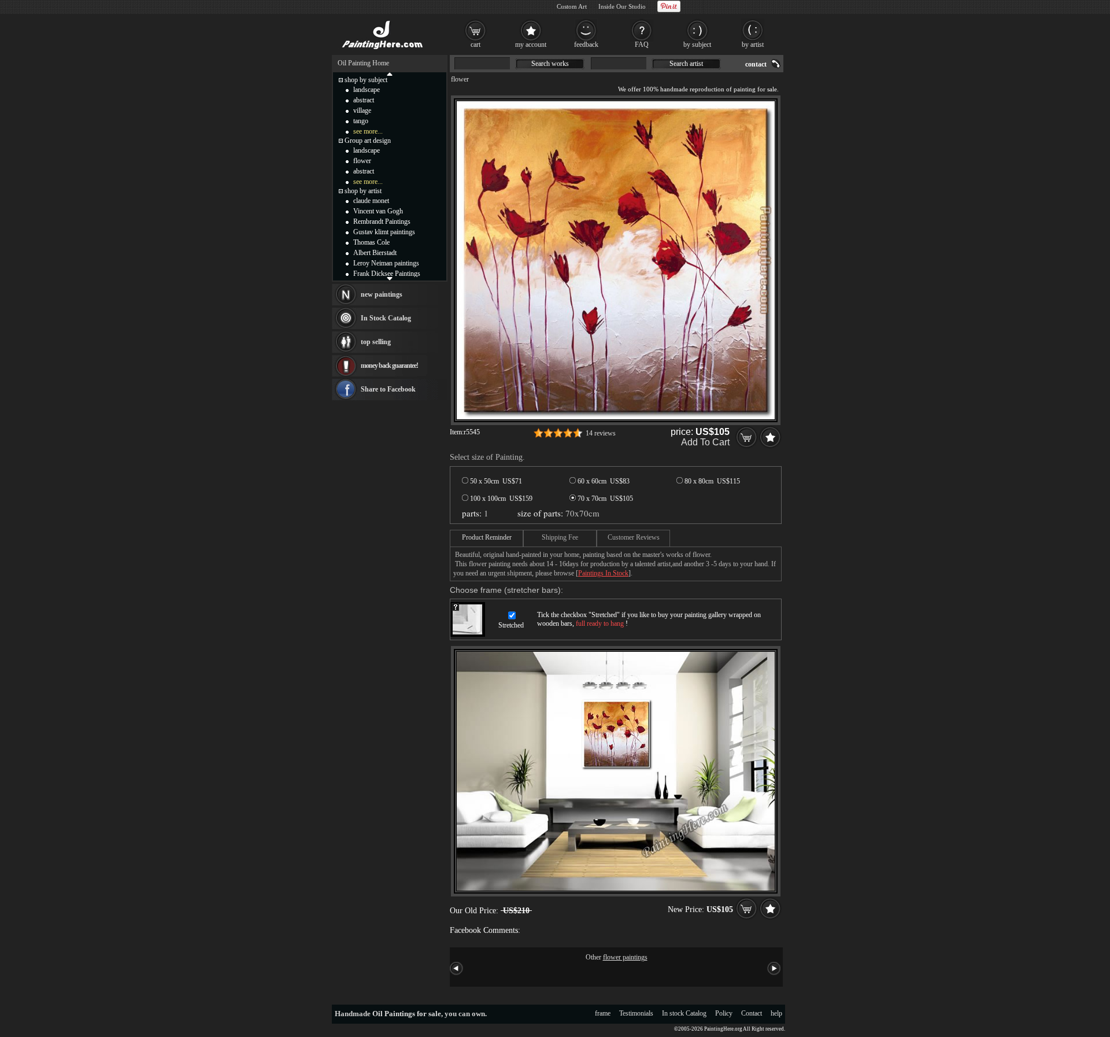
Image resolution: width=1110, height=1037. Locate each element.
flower (460, 79)
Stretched (511, 625)
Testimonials (636, 1013)
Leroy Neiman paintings (386, 263)
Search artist (686, 64)
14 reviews (601, 433)
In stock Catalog (684, 1013)
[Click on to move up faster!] (390, 73)
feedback (586, 44)
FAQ (642, 44)
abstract (363, 100)
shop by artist (363, 191)
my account (530, 44)
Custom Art (572, 6)
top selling (376, 342)
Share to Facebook (388, 389)
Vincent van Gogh (378, 211)
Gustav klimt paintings (384, 232)
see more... (368, 131)
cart (475, 44)
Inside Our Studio (622, 6)
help (776, 1013)
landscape (366, 90)
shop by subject (366, 80)
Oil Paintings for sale (406, 1013)
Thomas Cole (371, 242)
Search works (550, 64)
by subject (697, 44)
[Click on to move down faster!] (390, 278)
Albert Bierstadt (375, 253)
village (362, 110)
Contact (751, 1013)
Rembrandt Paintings (381, 221)
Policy (723, 1013)
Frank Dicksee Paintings (386, 274)
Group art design (368, 140)
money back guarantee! (389, 365)
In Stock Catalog (386, 318)
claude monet (371, 201)
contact (756, 64)
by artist (753, 44)
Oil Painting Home (363, 63)
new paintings (381, 294)
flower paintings (625, 957)
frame (602, 1013)
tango (360, 121)
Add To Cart (705, 442)
